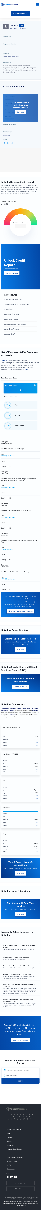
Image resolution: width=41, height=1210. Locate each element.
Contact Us (10, 1145)
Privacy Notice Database (15, 1157)
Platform (10, 1137)
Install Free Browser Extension (22, 611)
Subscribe (20, 112)
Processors (10, 1169)
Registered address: (9, 124)
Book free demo (20, 1183)
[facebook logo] (4, 143)
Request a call (20, 1188)
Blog (8, 1133)
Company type (7, 36)
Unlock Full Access (20, 687)
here (26, 370)
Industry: (6, 53)
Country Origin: (8, 132)
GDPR (9, 1165)
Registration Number (9, 44)
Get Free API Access (20, 1040)
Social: (5, 139)
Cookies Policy (12, 1161)
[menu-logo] (9, 4)
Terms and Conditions (14, 1149)
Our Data (9, 1141)
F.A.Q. (8, 1153)
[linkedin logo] (11, 143)
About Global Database (14, 1129)
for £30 (20, 226)
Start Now (20, 649)
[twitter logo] (8, 143)
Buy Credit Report (21, 13)
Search (20, 1081)
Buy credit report (12, 273)
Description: (7, 62)
